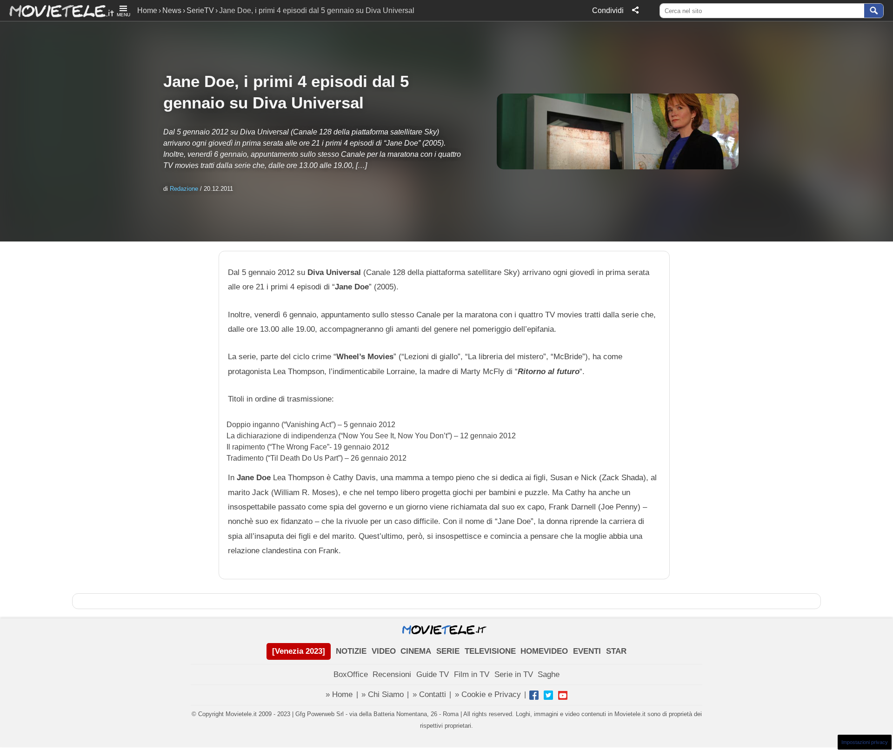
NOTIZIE (351, 651)
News (171, 10)
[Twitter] (548, 695)
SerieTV (200, 10)
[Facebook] (534, 695)
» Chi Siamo (382, 694)
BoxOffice (350, 674)
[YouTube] (562, 695)
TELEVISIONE (490, 651)
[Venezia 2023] (298, 651)
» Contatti (429, 694)
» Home (339, 694)
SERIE (448, 651)
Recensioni (392, 674)
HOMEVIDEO (544, 651)
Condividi (608, 10)
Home (147, 10)
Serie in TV (513, 674)
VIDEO (384, 651)
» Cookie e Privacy (488, 694)
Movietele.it (57, 10)
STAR (616, 651)
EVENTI (587, 651)
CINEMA (415, 651)
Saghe (549, 674)
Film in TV (471, 674)
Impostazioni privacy (864, 742)
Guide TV (432, 674)
